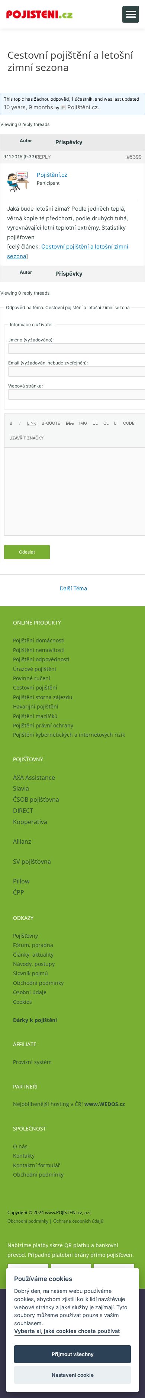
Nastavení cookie (73, 1375)
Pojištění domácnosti (39, 640)
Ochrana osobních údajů (78, 1221)
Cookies (22, 1001)
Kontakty (24, 1155)
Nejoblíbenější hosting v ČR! (69, 1103)
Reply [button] (43, 157)
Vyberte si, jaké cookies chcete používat (67, 1331)
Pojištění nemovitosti (39, 649)
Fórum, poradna (33, 944)
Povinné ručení (31, 678)
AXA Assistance (35, 777)
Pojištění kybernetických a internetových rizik (69, 734)
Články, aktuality (33, 954)
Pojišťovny (25, 935)
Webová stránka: (25, 386)
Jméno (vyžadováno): (31, 340)
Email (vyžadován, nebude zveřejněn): (48, 363)
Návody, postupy (34, 963)
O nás (20, 1146)
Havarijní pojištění (35, 706)
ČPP (18, 892)
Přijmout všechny (73, 1354)
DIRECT (23, 811)
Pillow (21, 881)
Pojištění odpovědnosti (41, 659)
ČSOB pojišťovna (36, 799)
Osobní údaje (29, 992)
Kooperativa (30, 822)
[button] (130, 14)
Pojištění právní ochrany (43, 725)
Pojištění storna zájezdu (42, 697)
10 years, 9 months (28, 107)
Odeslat (27, 552)
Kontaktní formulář (36, 1165)
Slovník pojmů (30, 973)
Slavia (21, 788)
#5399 (134, 157)
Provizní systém (32, 1061)
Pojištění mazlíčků (35, 716)
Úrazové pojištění (34, 668)
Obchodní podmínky (38, 982)
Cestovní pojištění (35, 687)
